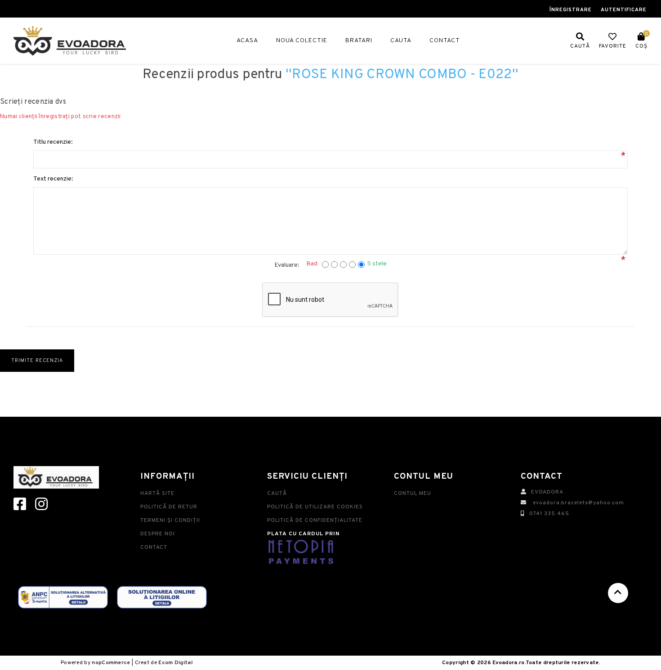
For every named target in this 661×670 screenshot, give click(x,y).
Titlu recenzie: (53, 142)
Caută (277, 493)
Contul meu (412, 493)
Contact (153, 547)
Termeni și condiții (170, 520)
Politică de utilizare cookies (315, 507)
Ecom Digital (175, 662)
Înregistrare (570, 10)
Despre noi (157, 534)
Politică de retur (168, 507)
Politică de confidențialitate (314, 520)
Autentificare (624, 10)
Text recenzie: (53, 179)
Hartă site (157, 493)
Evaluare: (286, 265)
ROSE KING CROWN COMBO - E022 (402, 74)
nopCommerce (111, 662)
